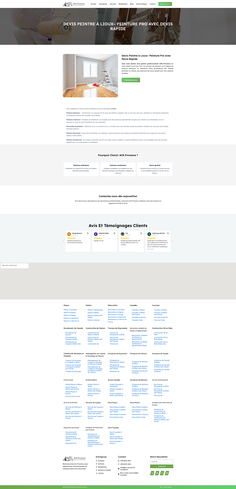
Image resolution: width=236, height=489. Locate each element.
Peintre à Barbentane (95, 310)
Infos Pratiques (141, 4)
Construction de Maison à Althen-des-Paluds (95, 339)
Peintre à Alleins (93, 313)
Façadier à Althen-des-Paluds (138, 313)
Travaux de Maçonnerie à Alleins (117, 334)
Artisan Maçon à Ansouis (71, 393)
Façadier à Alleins (138, 310)
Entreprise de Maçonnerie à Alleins (117, 361)
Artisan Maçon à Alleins (73, 384)
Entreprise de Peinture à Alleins (140, 362)
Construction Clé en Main (161, 334)
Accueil (93, 4)
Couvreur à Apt (159, 320)
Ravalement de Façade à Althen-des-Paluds (73, 344)
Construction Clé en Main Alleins (161, 338)
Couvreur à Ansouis (161, 317)
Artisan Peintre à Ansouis (93, 394)
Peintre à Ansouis (94, 320)
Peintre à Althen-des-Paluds (95, 316)
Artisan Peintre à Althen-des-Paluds (94, 390)
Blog (131, 4)
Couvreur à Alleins (160, 310)
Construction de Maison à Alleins (93, 334)
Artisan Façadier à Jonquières (116, 385)
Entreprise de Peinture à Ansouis (140, 372)
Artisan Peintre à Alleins (93, 385)
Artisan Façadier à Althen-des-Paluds (116, 394)
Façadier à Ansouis (139, 317)
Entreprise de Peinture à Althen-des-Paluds (140, 367)
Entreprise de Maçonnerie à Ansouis (117, 372)
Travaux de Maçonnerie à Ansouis (117, 345)
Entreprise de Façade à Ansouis (162, 370)
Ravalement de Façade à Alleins (71, 338)
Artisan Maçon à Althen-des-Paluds (72, 388)
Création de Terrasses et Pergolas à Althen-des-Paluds (73, 367)
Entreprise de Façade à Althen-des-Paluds (162, 366)
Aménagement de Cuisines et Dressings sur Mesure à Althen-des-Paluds (95, 369)
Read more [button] (126, 249)
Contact (152, 4)
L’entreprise (103, 4)
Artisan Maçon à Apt (72, 396)
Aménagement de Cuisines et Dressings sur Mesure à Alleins (95, 362)
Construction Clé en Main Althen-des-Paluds (161, 344)
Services (113, 4)
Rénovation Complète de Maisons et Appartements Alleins (139, 343)
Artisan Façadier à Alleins (116, 390)
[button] (172, 241)
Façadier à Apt (137, 320)
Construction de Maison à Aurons (93, 345)
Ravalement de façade (71, 334)
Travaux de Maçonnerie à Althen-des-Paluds (117, 339)
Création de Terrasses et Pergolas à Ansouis (73, 372)
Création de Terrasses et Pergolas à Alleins (73, 361)
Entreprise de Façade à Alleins (162, 361)
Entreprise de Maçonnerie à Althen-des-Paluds (117, 367)
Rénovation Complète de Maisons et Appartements (139, 337)
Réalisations (123, 4)
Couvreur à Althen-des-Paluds (161, 313)
